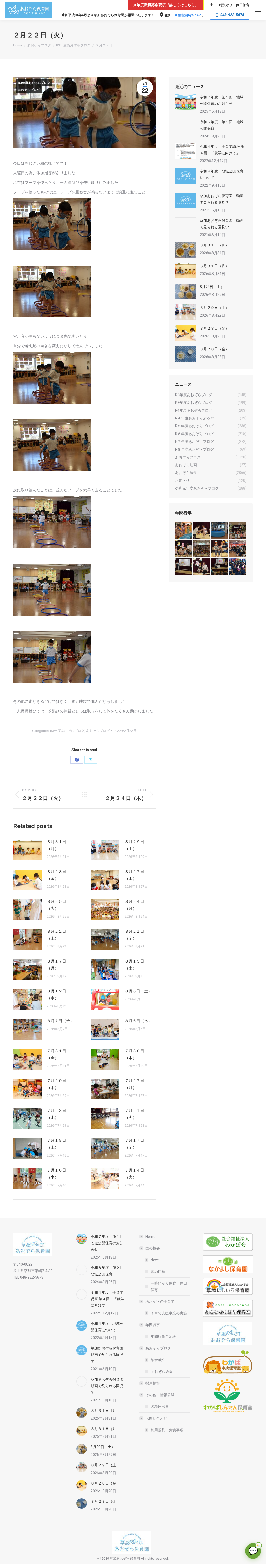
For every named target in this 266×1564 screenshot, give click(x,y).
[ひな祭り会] (184, 567)
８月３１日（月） (56, 845)
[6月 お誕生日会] (184, 549)
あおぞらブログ (29, 90)
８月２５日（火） (56, 905)
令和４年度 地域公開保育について (221, 174)
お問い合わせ (156, 1418)
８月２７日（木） (134, 875)
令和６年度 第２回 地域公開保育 (221, 125)
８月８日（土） (138, 991)
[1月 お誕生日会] (220, 567)
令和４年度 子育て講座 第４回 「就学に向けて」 (222, 149)
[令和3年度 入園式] (238, 549)
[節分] (238, 567)
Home (150, 1236)
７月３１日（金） (56, 1054)
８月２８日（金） (56, 875)
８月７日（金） (60, 1021)
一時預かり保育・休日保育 (169, 1286)
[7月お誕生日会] (202, 531)
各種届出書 (160, 1407)
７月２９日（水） (56, 1084)
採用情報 (152, 1383)
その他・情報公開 (160, 1395)
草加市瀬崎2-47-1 (188, 15)
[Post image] (27, 850)
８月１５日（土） (134, 965)
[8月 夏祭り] (184, 531)
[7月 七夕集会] (238, 531)
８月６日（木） (138, 1021)
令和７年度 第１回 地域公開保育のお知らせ (221, 100)
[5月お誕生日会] (202, 549)
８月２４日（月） (134, 905)
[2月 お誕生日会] (202, 567)
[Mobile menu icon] (258, 10)
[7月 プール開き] (220, 531)
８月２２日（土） (56, 935)
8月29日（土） (212, 287)
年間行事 (152, 1325)
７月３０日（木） (134, 1054)
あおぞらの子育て (160, 1301)
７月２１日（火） (134, 1114)
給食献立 (158, 1360)
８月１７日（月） (56, 965)
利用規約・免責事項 (167, 1430)
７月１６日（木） (56, 1174)
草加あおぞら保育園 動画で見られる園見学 (221, 199)
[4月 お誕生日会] (220, 549)
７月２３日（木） (56, 1114)
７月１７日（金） (134, 1144)
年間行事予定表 (163, 1336)
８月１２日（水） (56, 994)
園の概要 (152, 1248)
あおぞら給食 (161, 1371)
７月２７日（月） (134, 1084)
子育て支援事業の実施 (169, 1313)
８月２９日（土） (134, 845)
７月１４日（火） (134, 1174)
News (155, 1260)
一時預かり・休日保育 (232, 5)
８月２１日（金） (134, 935)
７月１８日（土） (56, 1144)
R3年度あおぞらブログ (34, 83)
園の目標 (158, 1271)
